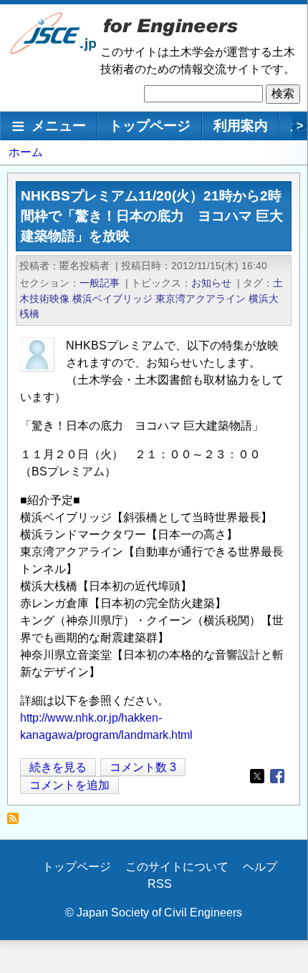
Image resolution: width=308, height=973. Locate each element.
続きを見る (58, 768)
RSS (160, 884)
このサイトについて (176, 867)
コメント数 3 (143, 767)
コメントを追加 (69, 785)
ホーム (26, 152)
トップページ (150, 125)
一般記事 (100, 283)
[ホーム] (53, 51)
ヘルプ (260, 867)
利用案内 (240, 125)
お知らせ (211, 283)
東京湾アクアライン (200, 298)
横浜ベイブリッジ (112, 298)
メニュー (59, 125)
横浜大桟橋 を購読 (17, 822)
